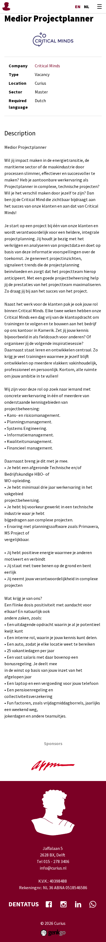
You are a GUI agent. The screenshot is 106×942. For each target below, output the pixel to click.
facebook (48, 904)
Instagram (63, 904)
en (77, 6)
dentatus (23, 904)
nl (86, 6)
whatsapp (92, 904)
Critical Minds (47, 65)
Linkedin (78, 904)
